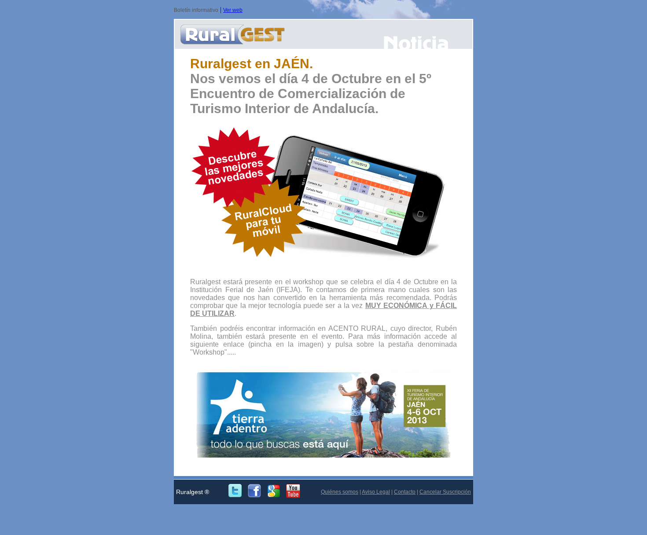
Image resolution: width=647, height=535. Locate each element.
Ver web (233, 10)
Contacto (404, 492)
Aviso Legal (376, 492)
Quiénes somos (339, 492)
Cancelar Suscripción (445, 492)
